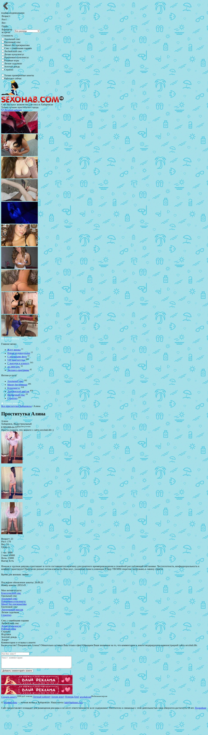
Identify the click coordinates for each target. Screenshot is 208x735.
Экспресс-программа (18, 370)
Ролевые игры (11, 60)
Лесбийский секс (13, 51)
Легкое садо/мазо (13, 63)
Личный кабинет (13, 110)
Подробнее (200, 708)
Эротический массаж (18, 391)
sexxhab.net (85, 697)
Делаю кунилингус (14, 54)
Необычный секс (16, 395)
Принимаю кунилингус (16, 57)
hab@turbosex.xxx (73, 702)
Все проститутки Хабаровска (16, 406)
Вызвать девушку (10, 338)
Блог (76, 697)
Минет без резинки (17, 384)
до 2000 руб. (13, 367)
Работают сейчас (13, 78)
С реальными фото (17, 356)
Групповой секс (12, 42)
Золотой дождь (12, 66)
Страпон (8, 69)
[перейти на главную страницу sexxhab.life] (32, 101)
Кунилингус (13, 388)
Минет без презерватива (17, 45)
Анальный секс (12, 39)
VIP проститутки (16, 360)
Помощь (69, 697)
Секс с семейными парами (18, 48)
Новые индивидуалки (18, 353)
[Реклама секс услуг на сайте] (36, 683)
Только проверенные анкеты (19, 75)
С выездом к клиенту (18, 363)
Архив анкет (57, 697)
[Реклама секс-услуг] (36, 693)
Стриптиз (12, 398)
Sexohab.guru (10, 702)
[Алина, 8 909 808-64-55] (12, 462)
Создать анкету (11, 403)
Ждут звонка (14, 349)
